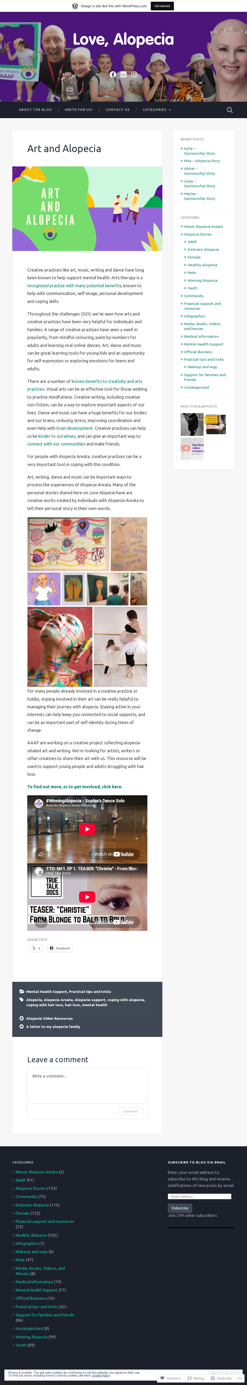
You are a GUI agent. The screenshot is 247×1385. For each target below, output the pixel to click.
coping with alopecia (125, 1000)
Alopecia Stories (198, 234)
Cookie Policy (101, 1375)
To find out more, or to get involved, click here (74, 786)
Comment (130, 1111)
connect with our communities (56, 443)
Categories (155, 110)
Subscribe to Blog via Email (197, 1162)
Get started (162, 6)
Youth (192, 288)
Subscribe (180, 1208)
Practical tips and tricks (90, 992)
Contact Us (118, 110)
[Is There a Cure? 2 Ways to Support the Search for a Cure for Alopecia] (216, 425)
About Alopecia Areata (203, 226)
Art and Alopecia (64, 148)
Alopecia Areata (58, 1000)
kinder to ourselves (56, 436)
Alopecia (34, 1000)
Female (194, 257)
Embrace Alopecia (203, 249)
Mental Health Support (46, 992)
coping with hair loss (44, 1005)
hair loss (72, 1005)
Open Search (230, 110)
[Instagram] (134, 73)
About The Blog (35, 110)
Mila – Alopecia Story (202, 161)
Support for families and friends (45, 1315)
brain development (74, 428)
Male (192, 273)
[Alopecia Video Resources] (192, 449)
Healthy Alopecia (202, 265)
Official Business (198, 352)
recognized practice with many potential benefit (73, 285)
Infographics (194, 316)
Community (194, 296)
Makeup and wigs (202, 367)
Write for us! (79, 110)
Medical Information (201, 336)
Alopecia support (90, 1000)
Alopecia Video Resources (49, 1018)
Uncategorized (196, 387)
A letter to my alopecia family (53, 1027)
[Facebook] (113, 73)
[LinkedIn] (123, 73)
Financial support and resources (45, 1221)
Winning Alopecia (202, 280)
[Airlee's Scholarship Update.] (192, 425)
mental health (94, 1005)
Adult (192, 242)
